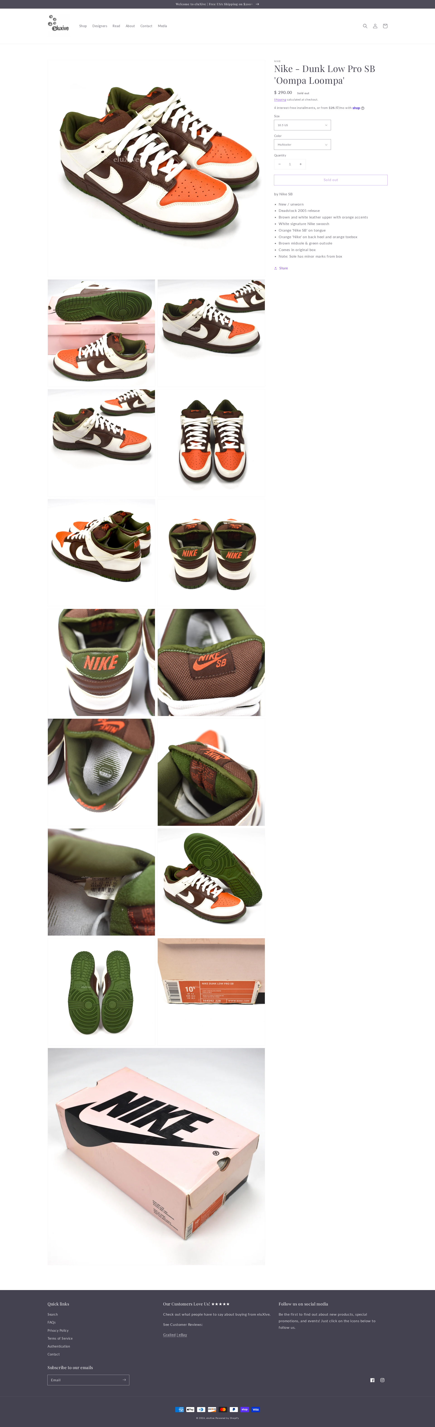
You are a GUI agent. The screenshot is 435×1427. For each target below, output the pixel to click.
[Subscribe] (124, 1380)
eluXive (210, 1418)
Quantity (280, 155)
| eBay (182, 1334)
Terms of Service (60, 1338)
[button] (365, 26)
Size (277, 116)
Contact (54, 1354)
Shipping (280, 99)
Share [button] (283, 268)
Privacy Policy (58, 1330)
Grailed (169, 1334)
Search (53, 1314)
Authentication (59, 1346)
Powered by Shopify (227, 1418)
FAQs (52, 1322)
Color (278, 136)
